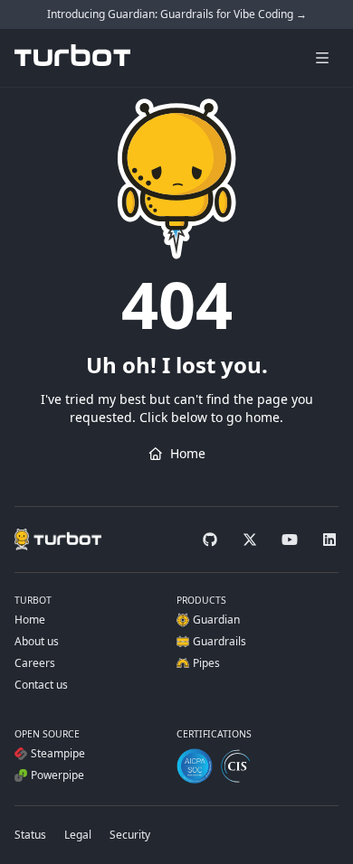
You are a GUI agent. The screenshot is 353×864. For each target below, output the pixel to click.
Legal (77, 834)
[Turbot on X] (250, 539)
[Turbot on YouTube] (290, 539)
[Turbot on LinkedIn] (329, 539)
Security (130, 834)
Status (30, 834)
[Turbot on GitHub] (210, 539)
